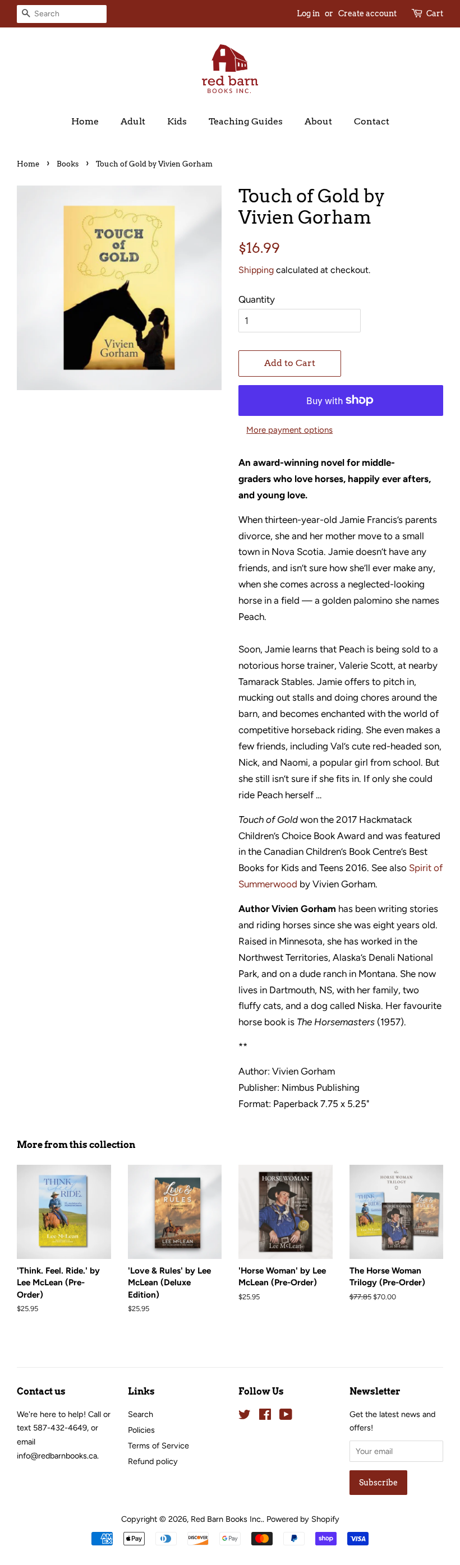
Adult (133, 121)
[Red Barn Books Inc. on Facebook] (265, 1416)
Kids (177, 121)
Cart (434, 13)
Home (85, 121)
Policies (141, 1430)
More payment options (289, 430)
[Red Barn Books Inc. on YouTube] (285, 1416)
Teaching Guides (246, 121)
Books (68, 164)
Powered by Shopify (302, 1519)
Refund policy (153, 1461)
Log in (308, 13)
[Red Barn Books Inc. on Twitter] (244, 1416)
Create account (367, 13)
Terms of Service (158, 1446)
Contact (371, 121)
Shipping (256, 270)
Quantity (256, 299)
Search (140, 1414)
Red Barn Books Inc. (227, 1519)
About (318, 121)
